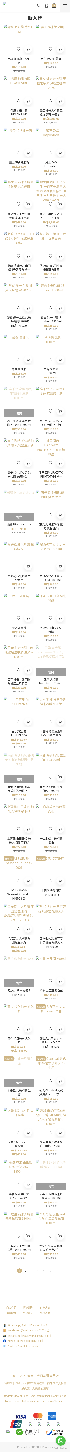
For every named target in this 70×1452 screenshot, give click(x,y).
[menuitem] (19, 1270)
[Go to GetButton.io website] (60, 1448)
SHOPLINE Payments (42, 1446)
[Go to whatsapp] (61, 1441)
